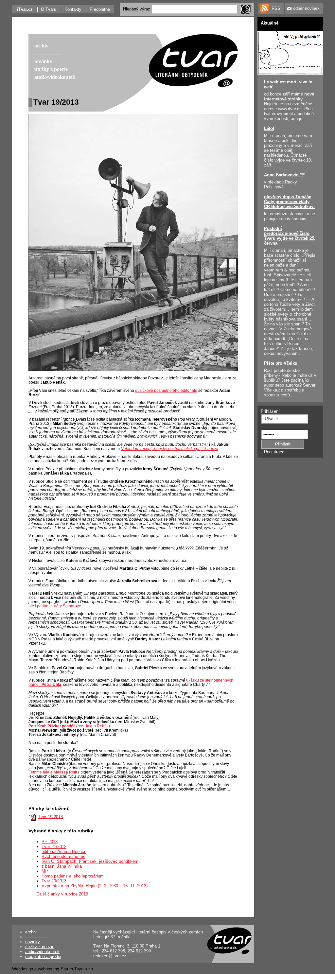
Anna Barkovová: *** (284, 174)
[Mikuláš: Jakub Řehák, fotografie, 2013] (133, 370)
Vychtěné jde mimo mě (63, 856)
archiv (31, 932)
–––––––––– (36, 936)
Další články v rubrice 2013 (62, 894)
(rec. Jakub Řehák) (69, 726)
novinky (32, 941)
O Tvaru (48, 9)
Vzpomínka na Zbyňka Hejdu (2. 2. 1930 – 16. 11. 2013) (95, 885)
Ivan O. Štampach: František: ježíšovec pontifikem (90, 861)
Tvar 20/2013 (54, 880)
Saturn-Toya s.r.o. (77, 968)
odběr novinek (306, 8)
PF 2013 (50, 841)
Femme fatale (52, 772)
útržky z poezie (39, 946)
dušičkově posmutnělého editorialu (166, 390)
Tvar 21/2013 (54, 846)
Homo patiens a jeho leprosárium (73, 876)
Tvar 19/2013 (50, 816)
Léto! (269, 128)
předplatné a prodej (43, 956)
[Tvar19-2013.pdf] (33, 816)
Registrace (274, 451)
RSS (276, 8)
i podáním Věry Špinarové (58, 606)
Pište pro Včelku (280, 363)
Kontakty (72, 9)
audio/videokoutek (42, 951)
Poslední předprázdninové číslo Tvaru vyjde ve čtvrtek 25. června (289, 236)
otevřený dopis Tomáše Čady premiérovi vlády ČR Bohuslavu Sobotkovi (289, 201)
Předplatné (100, 9)
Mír (45, 871)
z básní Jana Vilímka (62, 866)
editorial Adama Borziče (64, 851)
